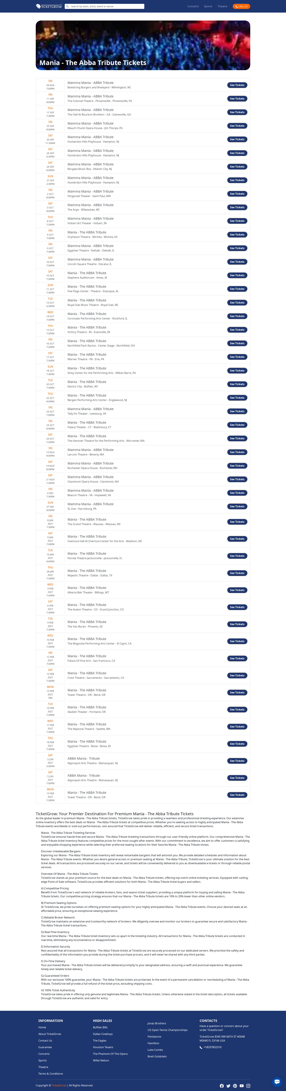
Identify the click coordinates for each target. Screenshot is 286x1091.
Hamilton (153, 1043)
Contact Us (45, 1040)
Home (42, 1027)
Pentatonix (154, 1036)
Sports (208, 6)
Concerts (193, 6)
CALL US (242, 6)
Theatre (222, 6)
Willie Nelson (101, 1060)
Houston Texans (103, 1047)
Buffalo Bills (100, 1027)
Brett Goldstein (157, 1056)
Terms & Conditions (50, 1073)
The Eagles (99, 1040)
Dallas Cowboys (103, 1034)
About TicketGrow (49, 1034)
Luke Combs (155, 1050)
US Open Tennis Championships (168, 1030)
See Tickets (237, 85)
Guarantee (45, 1047)
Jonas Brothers (157, 1023)
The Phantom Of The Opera (110, 1054)
